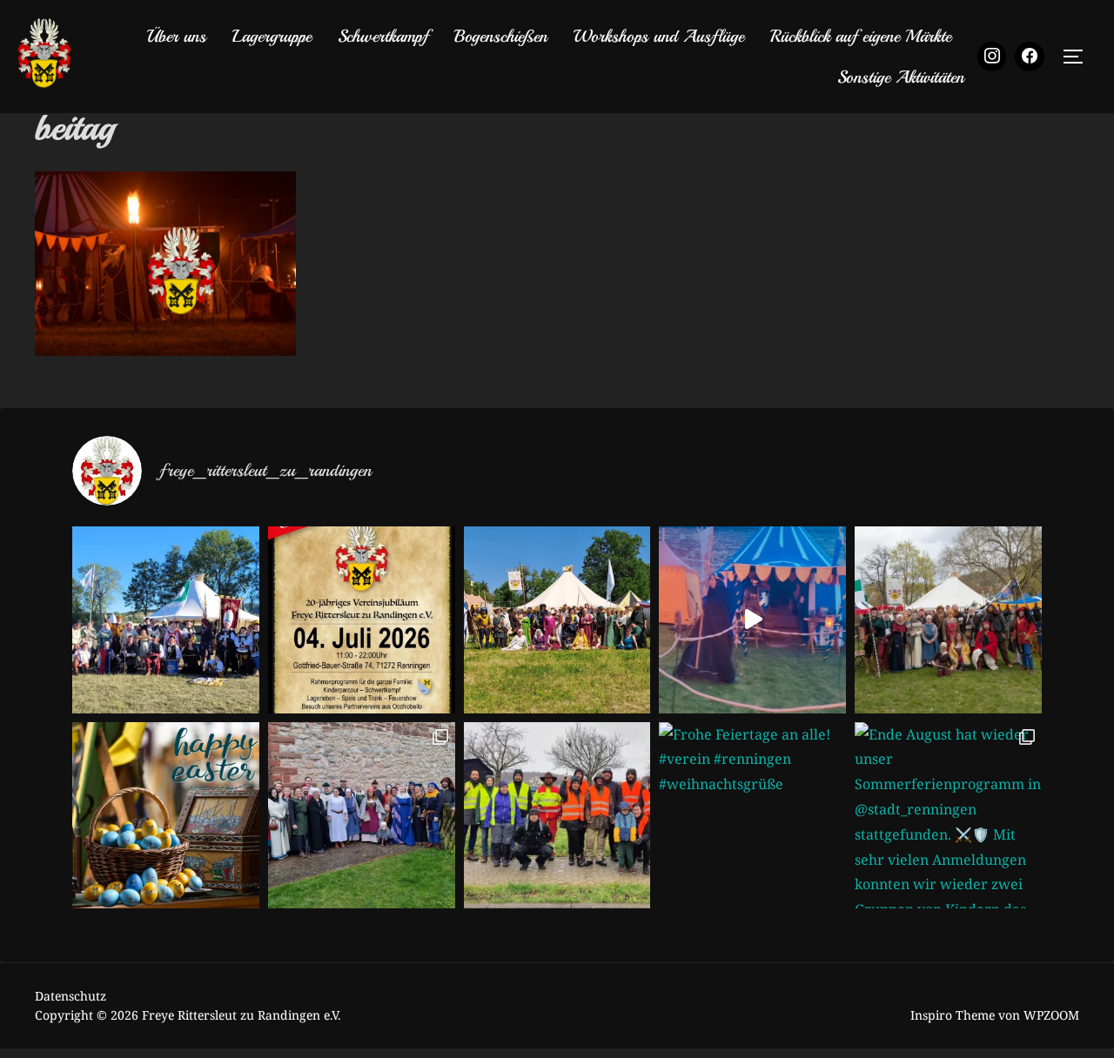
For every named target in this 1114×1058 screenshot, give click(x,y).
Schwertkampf (383, 36)
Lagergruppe (272, 36)
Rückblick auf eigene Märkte (860, 36)
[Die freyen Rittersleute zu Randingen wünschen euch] (165, 815)
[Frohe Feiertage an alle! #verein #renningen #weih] (752, 815)
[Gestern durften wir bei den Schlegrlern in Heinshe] (361, 815)
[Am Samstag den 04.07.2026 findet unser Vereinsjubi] (361, 619)
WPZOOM (1051, 1015)
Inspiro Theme (952, 1015)
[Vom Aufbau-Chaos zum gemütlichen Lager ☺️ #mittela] (752, 619)
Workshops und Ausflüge (659, 36)
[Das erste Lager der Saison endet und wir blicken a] (948, 619)
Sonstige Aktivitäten (900, 77)
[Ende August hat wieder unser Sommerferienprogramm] (948, 815)
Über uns (176, 36)
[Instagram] (992, 56)
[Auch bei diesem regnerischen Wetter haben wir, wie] (557, 815)
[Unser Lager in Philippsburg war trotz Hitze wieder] (557, 619)
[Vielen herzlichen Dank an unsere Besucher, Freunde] (165, 619)
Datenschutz (70, 996)
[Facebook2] (1029, 56)
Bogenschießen (500, 36)
